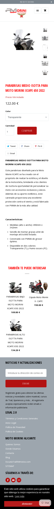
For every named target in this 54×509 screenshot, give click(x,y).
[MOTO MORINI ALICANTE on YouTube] (13, 480)
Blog (7, 457)
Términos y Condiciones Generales (21, 418)
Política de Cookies (14, 431)
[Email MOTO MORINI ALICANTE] (19, 480)
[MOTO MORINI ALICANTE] (17, 14)
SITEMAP (9, 466)
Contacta (9, 453)
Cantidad (9, 125)
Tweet (13, 146)
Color (8, 111)
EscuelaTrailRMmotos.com (18, 461)
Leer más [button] (19, 496)
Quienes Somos (12, 444)
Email (12, 153)
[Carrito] (45, 10)
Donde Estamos (13, 448)
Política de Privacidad (15, 427)
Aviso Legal (10, 422)
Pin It (40, 146)
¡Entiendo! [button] (27, 504)
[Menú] (37, 10)
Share (26, 146)
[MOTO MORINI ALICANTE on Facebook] (7, 480)
